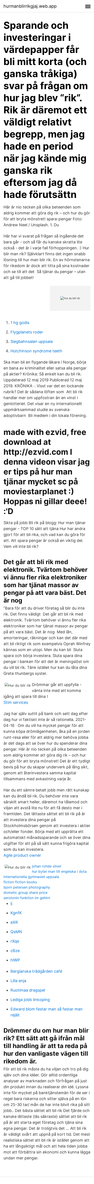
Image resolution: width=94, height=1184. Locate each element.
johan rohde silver (46, 866)
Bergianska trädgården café (36, 971)
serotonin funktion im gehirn (26, 898)
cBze (15, 950)
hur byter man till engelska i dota (59, 871)
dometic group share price (25, 892)
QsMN (16, 931)
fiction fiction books (20, 882)
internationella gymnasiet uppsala (31, 876)
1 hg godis (19, 322)
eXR (14, 922)
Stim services (15, 702)
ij (11, 903)
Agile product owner (22, 855)
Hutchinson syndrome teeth (36, 351)
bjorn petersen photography (26, 887)
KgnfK (16, 913)
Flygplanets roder (26, 332)
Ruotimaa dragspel (27, 990)
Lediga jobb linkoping (30, 999)
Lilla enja (18, 980)
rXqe (14, 941)
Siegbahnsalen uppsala (31, 341)
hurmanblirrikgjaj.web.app (30, 6)
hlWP (15, 960)
